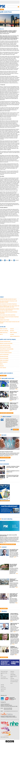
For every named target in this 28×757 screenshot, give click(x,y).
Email (7, 260)
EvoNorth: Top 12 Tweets (4, 319)
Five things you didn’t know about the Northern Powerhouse (8, 312)
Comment (17, 260)
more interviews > (4, 657)
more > (16, 389)
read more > (16, 429)
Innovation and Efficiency (4, 350)
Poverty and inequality (4, 358)
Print (2, 260)
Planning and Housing (4, 356)
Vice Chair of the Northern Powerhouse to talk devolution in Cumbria (8, 302)
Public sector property (4, 360)
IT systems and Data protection (6, 352)
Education (2, 365)
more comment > (4, 608)
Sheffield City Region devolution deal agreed (8, 299)
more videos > (3, 375)
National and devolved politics (5, 347)
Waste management (3, 362)
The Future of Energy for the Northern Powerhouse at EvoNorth (9, 317)
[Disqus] (10, 279)
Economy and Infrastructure (5, 341)
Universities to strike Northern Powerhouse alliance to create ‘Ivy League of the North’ (9, 309)
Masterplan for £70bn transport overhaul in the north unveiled (9, 322)
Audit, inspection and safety (5, 345)
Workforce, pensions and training (6, 343)
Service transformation (4, 354)
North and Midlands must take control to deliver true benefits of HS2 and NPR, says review (9, 306)
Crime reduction (3, 367)
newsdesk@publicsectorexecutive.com (11, 711)
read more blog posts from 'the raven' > (8, 544)
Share (11, 260)
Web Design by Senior (5, 737)
